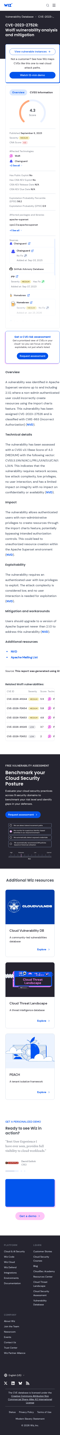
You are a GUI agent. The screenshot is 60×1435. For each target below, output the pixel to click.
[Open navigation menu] (54, 5)
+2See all (15, 165)
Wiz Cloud (9, 1262)
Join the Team (11, 1326)
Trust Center (10, 1347)
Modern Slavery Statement (30, 1418)
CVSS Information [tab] (41, 92)
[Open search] (47, 5)
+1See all (15, 230)
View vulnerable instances (30, 51)
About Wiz (9, 1321)
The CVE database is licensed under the (30, 1397)
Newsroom (10, 1331)
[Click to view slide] (12, 1171)
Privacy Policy (26, 1412)
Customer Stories (42, 1251)
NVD (30, 425)
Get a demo (28, 1216)
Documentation (12, 1283)
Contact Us (10, 1342)
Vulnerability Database (19, 16)
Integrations (10, 1272)
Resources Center (42, 1276)
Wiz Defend (10, 1267)
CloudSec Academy (44, 1271)
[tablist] (33, 92)
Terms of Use (44, 1412)
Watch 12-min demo (32, 75)
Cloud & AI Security (14, 1251)
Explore (41, 949)
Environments (11, 1277)
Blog (35, 1266)
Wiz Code (9, 1256)
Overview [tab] (18, 92)
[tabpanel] (33, 210)
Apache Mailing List (24, 657)
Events (7, 1337)
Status (12, 1412)
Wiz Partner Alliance (14, 1353)
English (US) (15, 1375)
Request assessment (32, 356)
